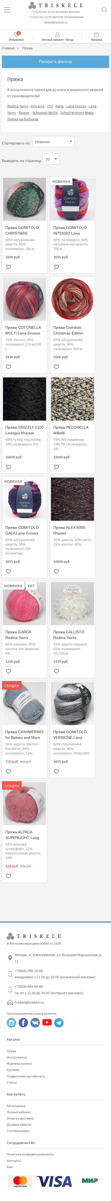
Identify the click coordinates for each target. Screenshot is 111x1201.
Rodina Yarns (17, 106)
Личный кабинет (19, 1112)
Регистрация (16, 1106)
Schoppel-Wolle (45, 112)
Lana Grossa (76, 106)
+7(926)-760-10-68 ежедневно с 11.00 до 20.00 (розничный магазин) (55, 974)
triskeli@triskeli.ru (55, 22)
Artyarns (37, 106)
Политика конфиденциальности (30, 1154)
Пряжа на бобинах (22, 119)
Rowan (24, 112)
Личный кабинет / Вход (57, 39)
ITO (50, 106)
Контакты (14, 1161)
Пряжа (11, 1051)
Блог (10, 1167)
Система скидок (18, 1131)
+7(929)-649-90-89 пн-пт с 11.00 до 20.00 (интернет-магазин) (49, 989)
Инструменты (17, 1057)
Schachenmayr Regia (76, 112)
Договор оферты (19, 1124)
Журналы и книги (19, 1063)
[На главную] (55, 4)
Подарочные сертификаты (26, 1076)
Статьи (12, 1082)
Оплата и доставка (20, 1118)
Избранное (16, 39)
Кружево (13, 1070)
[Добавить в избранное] (8, 267)
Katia (60, 106)
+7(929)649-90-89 (43, 11)
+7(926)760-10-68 (40, 17)
